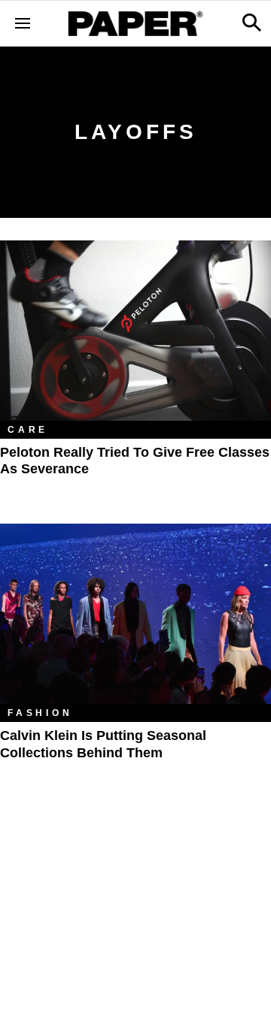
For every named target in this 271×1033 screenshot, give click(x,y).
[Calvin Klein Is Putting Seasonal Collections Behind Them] (135, 614)
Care (28, 429)
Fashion (40, 713)
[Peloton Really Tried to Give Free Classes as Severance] (135, 330)
